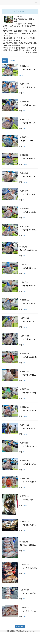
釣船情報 (13, 61)
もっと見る (19, 626)
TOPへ (21, 75)
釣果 (4, 61)
